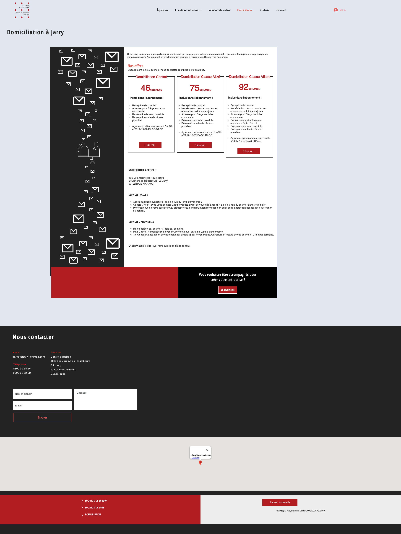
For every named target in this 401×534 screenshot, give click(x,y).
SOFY (322, 511)
